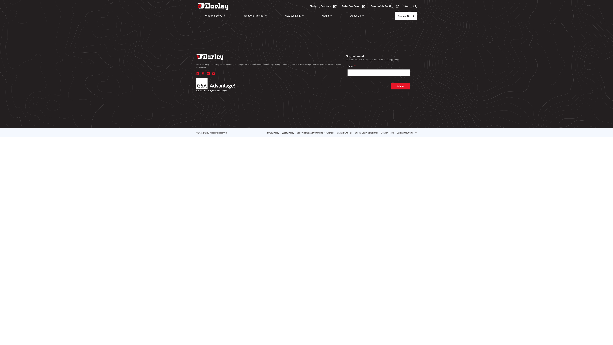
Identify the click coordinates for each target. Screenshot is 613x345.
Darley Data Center (351, 6)
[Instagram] (203, 73)
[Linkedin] (208, 73)
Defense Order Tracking (382, 6)
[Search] (415, 6)
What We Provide (253, 15)
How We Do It (292, 15)
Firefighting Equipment (320, 6)
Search (407, 6)
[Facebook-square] (197, 73)
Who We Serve (213, 15)
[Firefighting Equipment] (335, 6)
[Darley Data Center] (363, 6)
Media (325, 15)
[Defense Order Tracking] (397, 6)
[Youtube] (213, 73)
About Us (355, 15)
